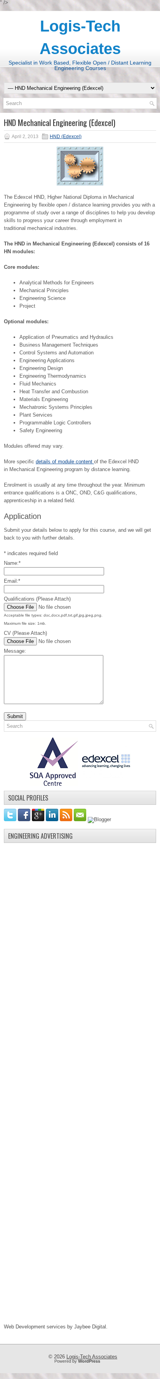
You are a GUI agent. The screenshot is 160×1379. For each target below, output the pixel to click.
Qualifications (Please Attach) (37, 599)
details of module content (65, 461)
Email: (12, 581)
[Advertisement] (62, 963)
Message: (15, 651)
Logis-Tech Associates (91, 1357)
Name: (12, 563)
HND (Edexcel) (66, 136)
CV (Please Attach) (25, 633)
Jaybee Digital (90, 1327)
